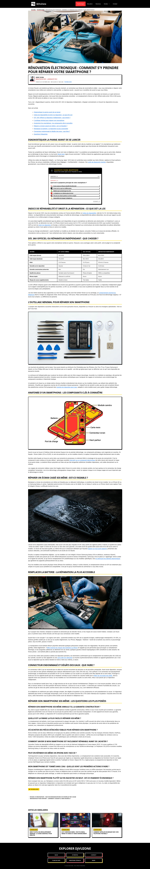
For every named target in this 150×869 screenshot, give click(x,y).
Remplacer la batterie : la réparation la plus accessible (51, 128)
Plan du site (56, 860)
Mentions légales (75, 860)
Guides (106, 4)
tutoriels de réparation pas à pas (67, 387)
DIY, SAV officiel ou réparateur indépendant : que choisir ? (52, 117)
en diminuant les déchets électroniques (107, 558)
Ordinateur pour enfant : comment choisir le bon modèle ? (50, 798)
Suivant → (96, 201)
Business (98, 4)
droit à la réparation (45, 225)
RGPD (93, 860)
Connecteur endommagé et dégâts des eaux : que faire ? (52, 131)
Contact (115, 4)
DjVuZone (41, 4)
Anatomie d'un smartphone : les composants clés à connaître (53, 123)
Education (90, 4)
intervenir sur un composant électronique (82, 460)
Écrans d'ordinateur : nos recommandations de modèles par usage (53, 797)
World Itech (61, 154)
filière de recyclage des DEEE (103, 675)
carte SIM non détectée (64, 657)
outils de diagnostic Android (97, 162)
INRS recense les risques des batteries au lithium (62, 647)
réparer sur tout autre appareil (97, 548)
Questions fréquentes (41, 134)
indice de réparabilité (89, 213)
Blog (56, 855)
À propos (75, 855)
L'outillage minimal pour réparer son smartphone (49, 120)
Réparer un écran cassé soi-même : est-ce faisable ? (50, 126)
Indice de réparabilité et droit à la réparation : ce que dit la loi (53, 115)
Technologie (80, 4)
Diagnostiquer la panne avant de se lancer (47, 112)
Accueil (33, 10)
